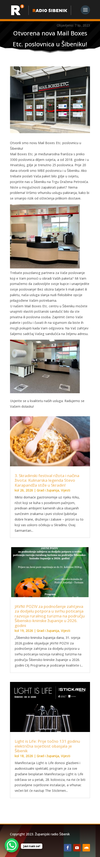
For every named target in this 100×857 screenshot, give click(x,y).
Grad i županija (48, 490)
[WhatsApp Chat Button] (12, 845)
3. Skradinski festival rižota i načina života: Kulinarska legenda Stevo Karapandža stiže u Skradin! (47, 480)
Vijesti (65, 490)
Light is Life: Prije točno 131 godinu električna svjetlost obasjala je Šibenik (47, 745)
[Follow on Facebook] (67, 847)
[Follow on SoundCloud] (86, 847)
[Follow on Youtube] (77, 847)
